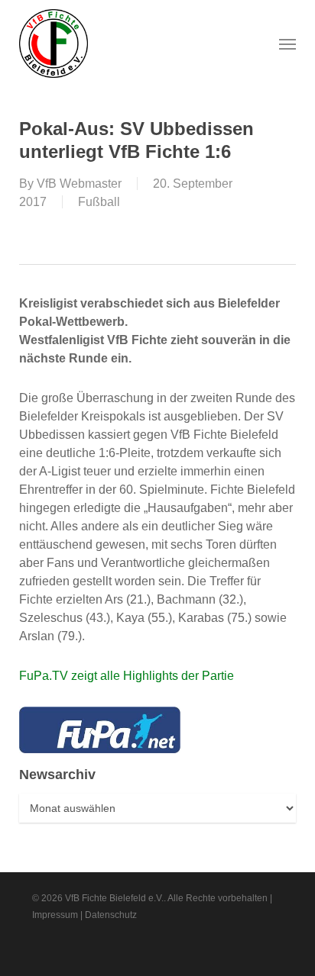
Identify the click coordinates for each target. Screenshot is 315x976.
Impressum (55, 915)
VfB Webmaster (79, 183)
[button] (287, 43)
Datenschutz (111, 915)
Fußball (99, 201)
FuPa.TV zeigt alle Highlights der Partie (126, 675)
